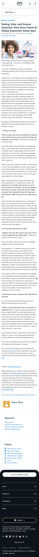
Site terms (12, 548)
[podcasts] (23, 537)
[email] (26, 537)
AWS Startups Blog (8, 20)
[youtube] (20, 537)
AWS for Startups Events (12, 429)
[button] (10, 12)
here (10, 351)
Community (10, 395)
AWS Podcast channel (20, 373)
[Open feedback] (37, 278)
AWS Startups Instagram (14, 456)
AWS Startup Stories (14, 366)
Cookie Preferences (24, 548)
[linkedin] (10, 537)
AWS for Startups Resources (14, 424)
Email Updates (11, 463)
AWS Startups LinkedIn (14, 458)
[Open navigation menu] (3, 3)
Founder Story (30, 395)
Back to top (18, 542)
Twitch (9, 460)
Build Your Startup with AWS (14, 427)
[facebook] (6, 537)
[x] (3, 537)
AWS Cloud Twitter (13, 451)
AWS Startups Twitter (13, 449)
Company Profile (19, 395)
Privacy (4, 548)
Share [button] (14, 36)
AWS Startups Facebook (14, 453)
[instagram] (13, 537)
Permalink (5, 36)
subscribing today (7, 389)
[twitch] (16, 537)
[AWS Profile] (35, 4)
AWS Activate (9, 422)
